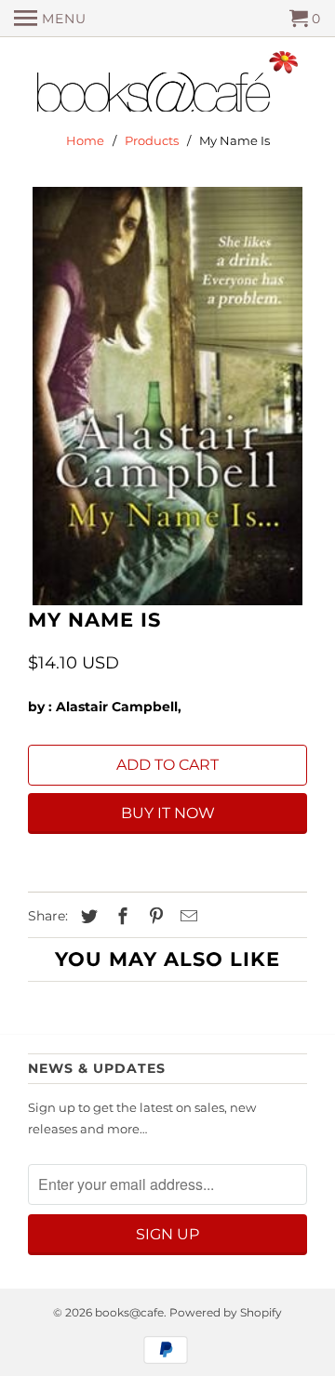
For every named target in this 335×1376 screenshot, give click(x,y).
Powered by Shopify (225, 1312)
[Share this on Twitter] (86, 916)
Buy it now (168, 813)
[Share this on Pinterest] (153, 916)
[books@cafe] (167, 85)
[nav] (50, 18)
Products (152, 140)
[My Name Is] (167, 396)
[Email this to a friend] (186, 916)
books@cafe (129, 1312)
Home (85, 140)
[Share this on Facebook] (120, 916)
